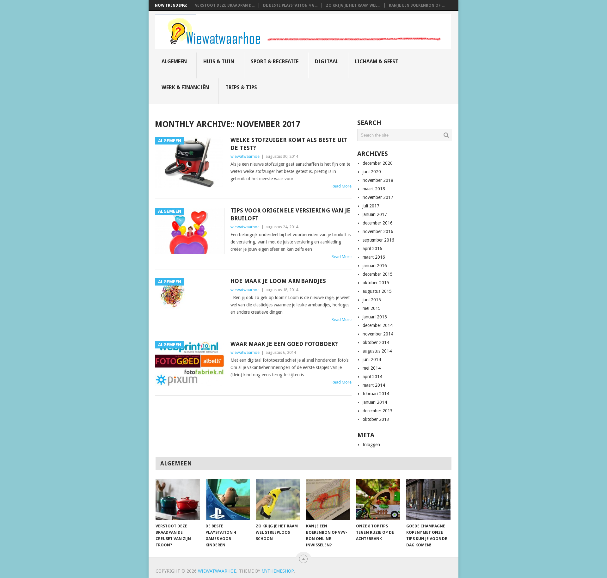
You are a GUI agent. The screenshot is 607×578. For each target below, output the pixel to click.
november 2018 (378, 180)
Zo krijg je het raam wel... (353, 5)
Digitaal (326, 61)
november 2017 (378, 197)
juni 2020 (372, 171)
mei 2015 (372, 308)
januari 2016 (375, 265)
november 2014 (378, 333)
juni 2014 (372, 359)
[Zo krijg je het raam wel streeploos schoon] (278, 499)
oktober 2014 (376, 342)
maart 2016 (374, 257)
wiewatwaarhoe (245, 156)
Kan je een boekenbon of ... (417, 5)
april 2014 (372, 376)
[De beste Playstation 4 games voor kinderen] (227, 499)
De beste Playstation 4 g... (290, 5)
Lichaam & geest (376, 61)
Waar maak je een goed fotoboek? (284, 344)
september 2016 (378, 240)
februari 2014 (376, 393)
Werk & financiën (185, 87)
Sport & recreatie (274, 61)
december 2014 (378, 325)
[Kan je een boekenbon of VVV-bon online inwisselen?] (328, 499)
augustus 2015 (377, 291)
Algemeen (174, 61)
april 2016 (372, 248)
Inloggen (371, 444)
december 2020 (378, 163)
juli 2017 (371, 205)
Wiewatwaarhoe (217, 571)
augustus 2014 (377, 351)
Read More (342, 186)
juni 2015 (372, 299)
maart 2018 (374, 188)
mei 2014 (372, 368)
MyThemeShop (277, 571)
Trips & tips (241, 87)
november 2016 (378, 231)
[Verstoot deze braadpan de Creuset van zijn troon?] (178, 499)
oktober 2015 (376, 282)
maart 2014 (374, 385)
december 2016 (378, 222)
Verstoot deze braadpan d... (224, 5)
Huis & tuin (218, 61)
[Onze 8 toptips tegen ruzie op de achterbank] (378, 499)
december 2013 (378, 410)
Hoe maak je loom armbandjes (278, 281)
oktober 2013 (376, 419)
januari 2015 (375, 316)
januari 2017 (375, 214)
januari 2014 (375, 402)
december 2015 (378, 274)
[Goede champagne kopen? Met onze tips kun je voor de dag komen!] (428, 499)
